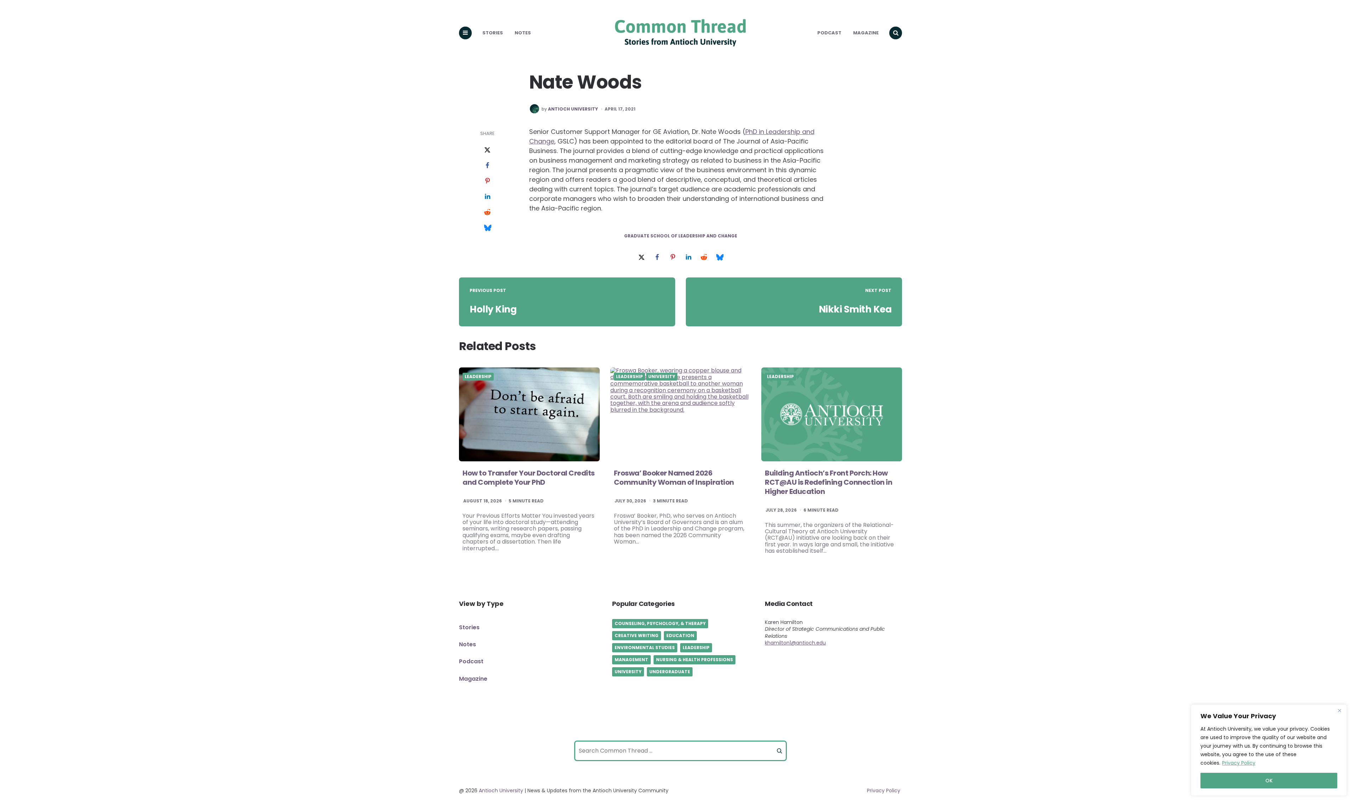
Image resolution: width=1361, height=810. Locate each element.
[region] (1269, 750)
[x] (487, 150)
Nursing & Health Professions (694, 660)
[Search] (779, 751)
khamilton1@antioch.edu (795, 642)
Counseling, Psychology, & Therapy (660, 623)
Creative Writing (637, 635)
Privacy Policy (1238, 762)
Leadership (478, 376)
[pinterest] (487, 181)
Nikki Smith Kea (855, 309)
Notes (523, 32)
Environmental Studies (645, 648)
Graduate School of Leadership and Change (680, 236)
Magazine (866, 32)
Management (631, 660)
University (661, 376)
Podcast (829, 32)
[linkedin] (487, 197)
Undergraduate (669, 672)
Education (680, 635)
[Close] (1339, 710)
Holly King (493, 309)
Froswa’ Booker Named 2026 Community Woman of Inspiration (674, 477)
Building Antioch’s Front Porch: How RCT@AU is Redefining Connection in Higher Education (828, 482)
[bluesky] (487, 228)
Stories (492, 32)
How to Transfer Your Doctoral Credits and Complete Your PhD (529, 477)
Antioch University (573, 109)
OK (1269, 780)
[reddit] (487, 212)
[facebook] (487, 165)
